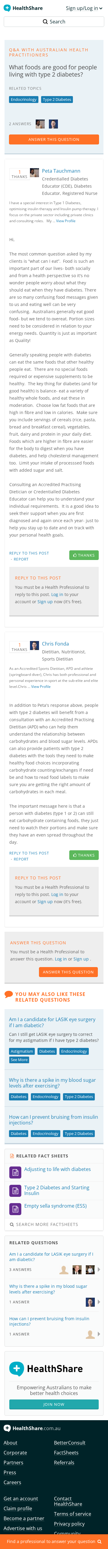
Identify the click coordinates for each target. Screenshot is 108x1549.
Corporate (15, 1452)
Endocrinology (24, 99)
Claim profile (18, 1508)
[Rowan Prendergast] (77, 1269)
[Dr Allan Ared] (90, 1269)
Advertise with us (23, 1528)
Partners (13, 1462)
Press (10, 1472)
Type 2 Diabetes (57, 99)
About (10, 1442)
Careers (12, 1482)
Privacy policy (69, 1523)
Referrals (64, 1462)
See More (19, 1059)
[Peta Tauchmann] (40, 123)
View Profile (66, 220)
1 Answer (19, 1302)
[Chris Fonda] (53, 123)
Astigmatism (22, 1051)
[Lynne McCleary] (63, 1269)
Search (57, 21)
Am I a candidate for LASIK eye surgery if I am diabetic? (52, 1022)
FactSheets (66, 1452)
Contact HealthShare (68, 1501)
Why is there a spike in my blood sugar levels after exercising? (52, 1083)
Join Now (54, 1404)
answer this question (54, 139)
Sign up (82, 959)
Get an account (21, 1498)
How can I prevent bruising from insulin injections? (53, 1120)
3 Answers (20, 1269)
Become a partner (24, 1518)
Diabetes (47, 1051)
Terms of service (72, 1514)
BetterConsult (70, 1442)
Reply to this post (29, 553)
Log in (61, 959)
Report (21, 559)
